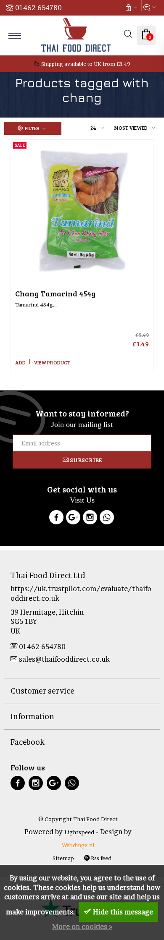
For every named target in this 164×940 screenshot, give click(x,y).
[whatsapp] (72, 784)
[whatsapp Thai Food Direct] (107, 518)
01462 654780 (38, 7)
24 (93, 127)
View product (52, 362)
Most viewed (131, 127)
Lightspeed (79, 832)
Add (20, 362)
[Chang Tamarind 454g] (82, 211)
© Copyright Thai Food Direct (78, 819)
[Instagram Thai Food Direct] (90, 518)
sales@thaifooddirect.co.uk (64, 659)
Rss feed (100, 858)
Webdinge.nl (78, 845)
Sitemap (63, 858)
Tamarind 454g (55, 293)
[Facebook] (56, 518)
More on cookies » (82, 926)
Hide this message (123, 912)
